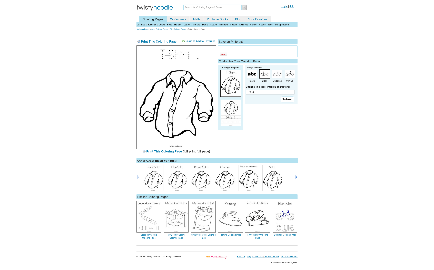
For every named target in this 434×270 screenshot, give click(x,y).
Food (169, 24)
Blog (238, 19)
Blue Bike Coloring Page (285, 234)
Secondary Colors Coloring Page (149, 236)
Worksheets (178, 19)
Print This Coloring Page (158, 41)
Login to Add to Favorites (200, 41)
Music (205, 24)
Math (196, 19)
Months (196, 24)
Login (284, 6)
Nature (213, 24)
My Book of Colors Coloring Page (176, 236)
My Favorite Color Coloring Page (203, 236)
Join (292, 6)
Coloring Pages (153, 19)
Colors (162, 24)
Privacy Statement (289, 256)
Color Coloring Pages (159, 29)
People (233, 24)
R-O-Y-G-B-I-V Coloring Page (257, 236)
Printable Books (217, 19)
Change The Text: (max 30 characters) (268, 86)
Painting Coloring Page (230, 234)
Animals (141, 24)
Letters (187, 24)
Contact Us (257, 256)
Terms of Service (271, 256)
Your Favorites (258, 19)
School (253, 24)
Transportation (282, 24)
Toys (270, 24)
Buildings (151, 24)
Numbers (223, 24)
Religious (243, 24)
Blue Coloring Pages (178, 29)
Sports (262, 24)
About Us (241, 256)
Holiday (178, 24)
